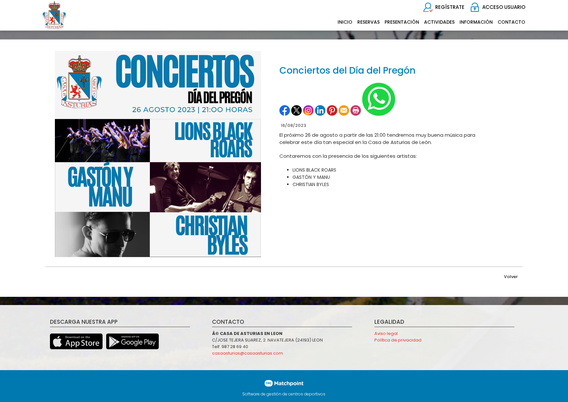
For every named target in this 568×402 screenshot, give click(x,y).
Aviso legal (386, 333)
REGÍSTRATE (449, 7)
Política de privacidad (397, 340)
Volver (511, 276)
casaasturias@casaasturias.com (247, 353)
